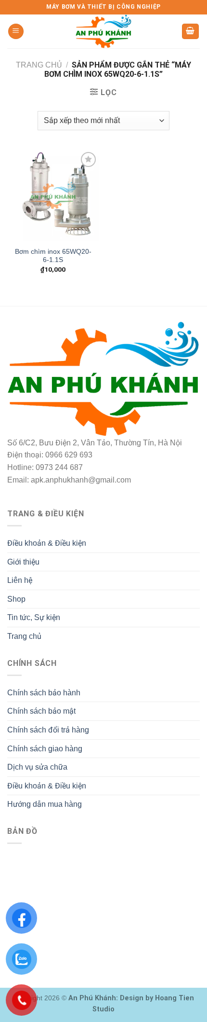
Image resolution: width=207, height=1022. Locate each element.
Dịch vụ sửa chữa (37, 767)
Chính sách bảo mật (41, 711)
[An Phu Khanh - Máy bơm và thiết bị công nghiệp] (103, 31)
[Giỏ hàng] (190, 32)
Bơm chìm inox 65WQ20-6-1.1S (53, 256)
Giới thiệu (23, 562)
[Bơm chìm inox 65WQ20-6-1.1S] (53, 195)
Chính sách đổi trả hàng (48, 730)
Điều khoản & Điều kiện (46, 543)
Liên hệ (19, 580)
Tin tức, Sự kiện (33, 617)
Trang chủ (39, 65)
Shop (16, 599)
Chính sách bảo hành (43, 693)
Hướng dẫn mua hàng (44, 804)
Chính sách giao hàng (44, 749)
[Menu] (16, 32)
